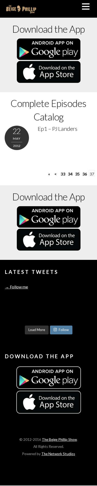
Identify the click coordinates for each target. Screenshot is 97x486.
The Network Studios (58, 454)
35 (77, 173)
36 (84, 173)
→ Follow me (16, 286)
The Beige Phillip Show (59, 439)
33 (63, 173)
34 (70, 173)
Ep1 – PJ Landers (57, 128)
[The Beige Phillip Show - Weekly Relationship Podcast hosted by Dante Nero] (21, 11)
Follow (64, 330)
